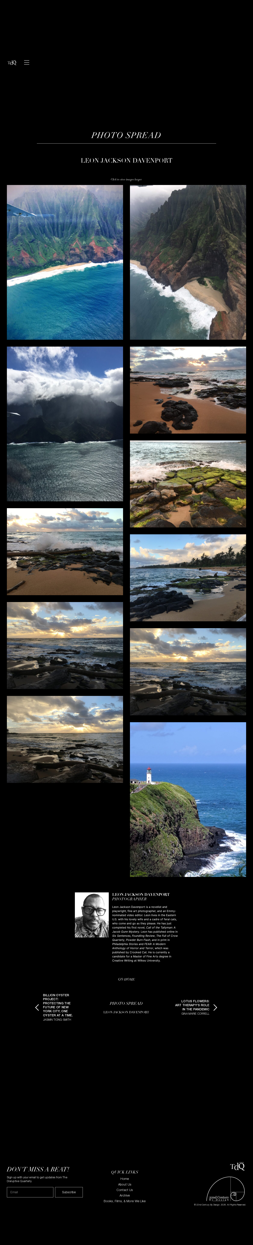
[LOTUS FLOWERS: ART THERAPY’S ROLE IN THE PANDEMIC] (215, 1007)
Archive (125, 1195)
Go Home (126, 979)
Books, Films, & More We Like (125, 1201)
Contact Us (125, 1190)
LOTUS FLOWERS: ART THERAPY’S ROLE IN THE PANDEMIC (192, 1005)
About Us (124, 1184)
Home (124, 1179)
